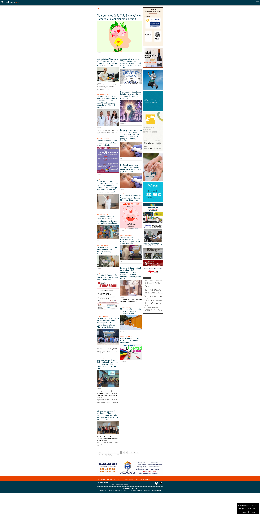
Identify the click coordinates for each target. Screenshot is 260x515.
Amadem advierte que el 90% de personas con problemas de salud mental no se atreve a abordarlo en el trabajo (130, 63)
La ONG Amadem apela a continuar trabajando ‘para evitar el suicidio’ (107, 142)
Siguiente (112, 455)
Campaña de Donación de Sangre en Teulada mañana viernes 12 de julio (107, 277)
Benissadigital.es (102, 490)
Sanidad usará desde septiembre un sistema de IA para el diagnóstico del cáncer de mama (130, 240)
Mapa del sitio (141, 483)
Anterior (101, 452)
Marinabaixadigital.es (156, 490)
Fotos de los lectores (119, 479)
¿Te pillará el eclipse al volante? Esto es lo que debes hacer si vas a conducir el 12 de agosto (154, 310)
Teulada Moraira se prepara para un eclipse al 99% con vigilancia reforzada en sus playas (153, 303)
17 (105, 455)
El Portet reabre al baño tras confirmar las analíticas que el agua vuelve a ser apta (153, 296)
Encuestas (99, 479)
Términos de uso (124, 483)
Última (118, 455)
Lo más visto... (146, 278)
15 (99, 455)
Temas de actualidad (129, 479)
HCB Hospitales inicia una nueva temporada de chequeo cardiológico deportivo (107, 250)
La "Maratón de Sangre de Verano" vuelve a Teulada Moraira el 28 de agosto (130, 197)
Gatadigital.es (127, 490)
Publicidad (142, 479)
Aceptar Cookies (245, 512)
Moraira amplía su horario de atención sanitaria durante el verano (130, 311)
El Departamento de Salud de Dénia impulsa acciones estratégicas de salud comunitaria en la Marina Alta (107, 364)
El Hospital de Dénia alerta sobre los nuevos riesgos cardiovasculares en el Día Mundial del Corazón (107, 62)
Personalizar (252, 512)
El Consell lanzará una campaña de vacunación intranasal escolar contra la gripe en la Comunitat (130, 168)
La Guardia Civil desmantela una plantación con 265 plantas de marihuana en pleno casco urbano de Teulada (153, 283)
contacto (147, 479)
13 (134, 452)
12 (131, 452)
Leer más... (107, 89)
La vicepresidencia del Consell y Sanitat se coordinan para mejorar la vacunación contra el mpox (107, 219)
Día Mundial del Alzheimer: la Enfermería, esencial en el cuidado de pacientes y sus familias (131, 94)
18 (108, 455)
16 (102, 455)
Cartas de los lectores (107, 479)
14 (137, 452)
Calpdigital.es (111, 490)
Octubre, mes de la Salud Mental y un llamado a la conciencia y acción (119, 17)
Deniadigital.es (118, 490)
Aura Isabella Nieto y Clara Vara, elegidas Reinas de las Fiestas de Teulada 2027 (153, 291)
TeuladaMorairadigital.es (136, 490)
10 (126, 452)
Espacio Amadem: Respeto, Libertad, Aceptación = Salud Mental (131, 340)
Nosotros (137, 479)
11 (129, 452)
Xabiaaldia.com (147, 490)
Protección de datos (133, 483)
